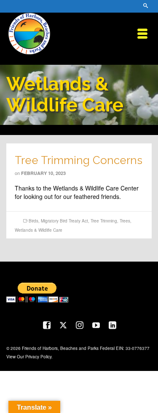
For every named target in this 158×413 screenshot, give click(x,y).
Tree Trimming (104, 221)
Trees (125, 221)
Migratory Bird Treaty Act (64, 221)
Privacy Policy (38, 357)
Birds (33, 221)
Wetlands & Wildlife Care (38, 230)
